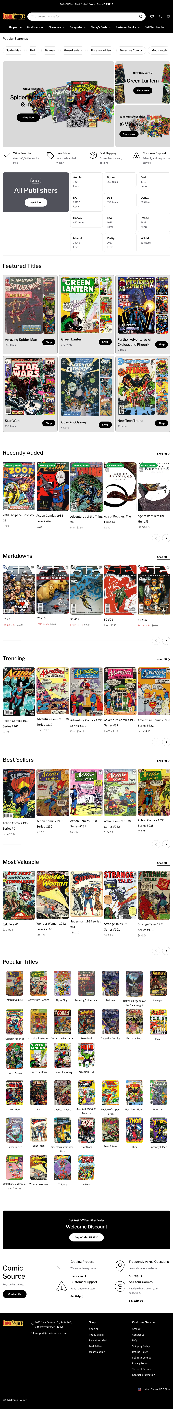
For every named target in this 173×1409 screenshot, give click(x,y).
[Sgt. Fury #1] (19, 895)
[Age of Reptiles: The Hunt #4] (120, 487)
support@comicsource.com (51, 1333)
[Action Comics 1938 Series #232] (120, 792)
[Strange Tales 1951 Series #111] (154, 895)
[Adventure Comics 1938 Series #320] (86, 691)
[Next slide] (166, 538)
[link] (49, 286)
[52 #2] (19, 589)
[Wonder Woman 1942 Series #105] (52, 895)
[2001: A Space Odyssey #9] (19, 486)
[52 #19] (86, 590)
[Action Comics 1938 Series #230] (52, 792)
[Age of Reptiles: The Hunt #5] (154, 486)
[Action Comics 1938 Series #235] (154, 792)
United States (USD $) (155, 1389)
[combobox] (86, 16)
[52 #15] (52, 589)
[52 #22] (120, 590)
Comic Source (19, 1400)
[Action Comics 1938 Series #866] (19, 691)
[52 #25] (154, 590)
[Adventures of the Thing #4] (86, 487)
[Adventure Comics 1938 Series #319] (52, 690)
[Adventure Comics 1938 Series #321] (120, 691)
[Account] (160, 17)
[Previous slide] (156, 538)
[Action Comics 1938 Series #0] (19, 793)
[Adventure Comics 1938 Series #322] (154, 691)
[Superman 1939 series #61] (86, 894)
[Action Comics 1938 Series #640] (52, 486)
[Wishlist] (152, 17)
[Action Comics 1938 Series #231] (86, 792)
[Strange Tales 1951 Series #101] (120, 895)
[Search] (141, 17)
